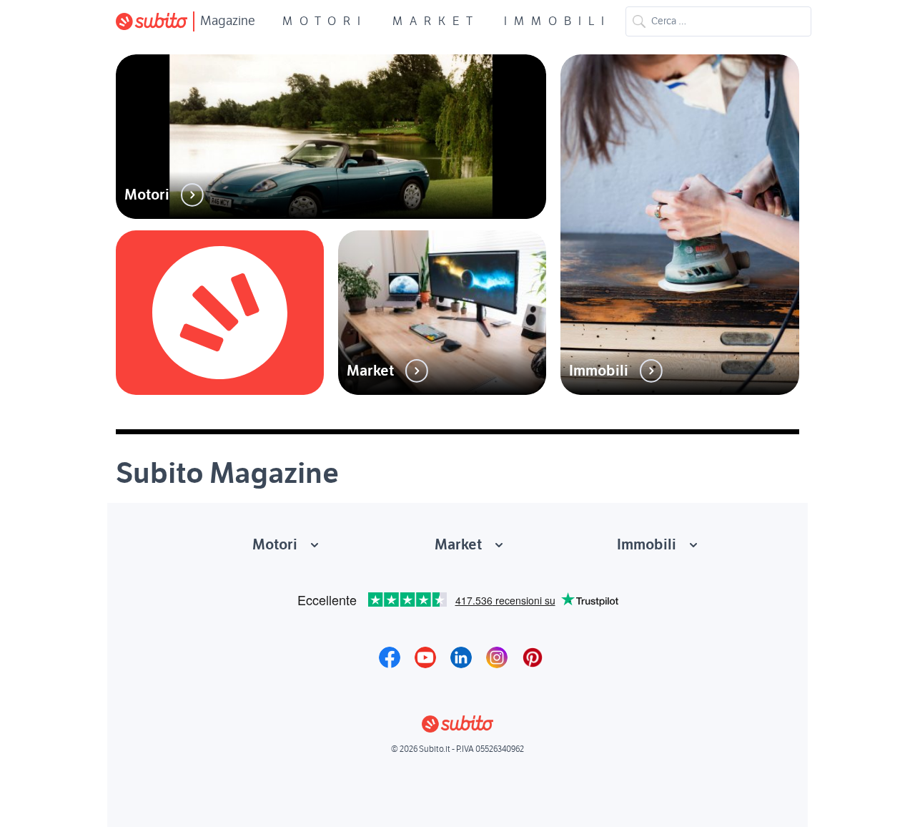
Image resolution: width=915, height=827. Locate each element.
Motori (324, 21)
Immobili (557, 21)
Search (639, 21)
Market (436, 21)
